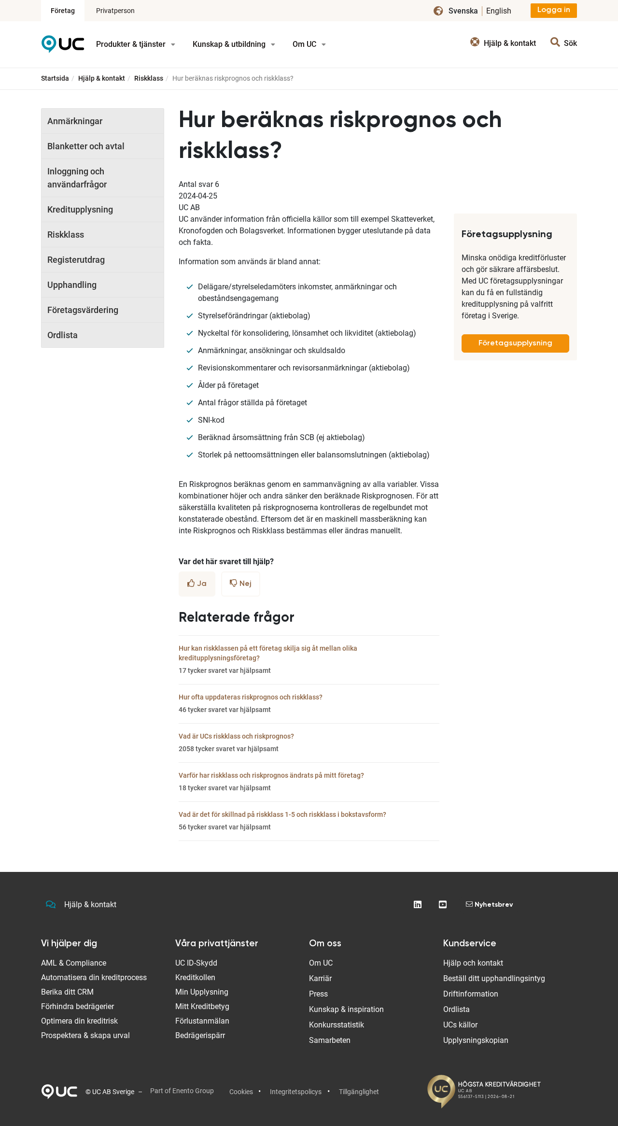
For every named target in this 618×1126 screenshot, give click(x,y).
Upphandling (72, 285)
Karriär (320, 978)
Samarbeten (330, 1040)
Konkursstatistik (336, 1024)
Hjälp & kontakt (101, 78)
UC (62, 47)
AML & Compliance (73, 963)
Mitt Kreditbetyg (202, 1006)
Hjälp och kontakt (473, 963)
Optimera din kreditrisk (79, 1021)
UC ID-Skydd (196, 963)
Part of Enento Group (182, 1091)
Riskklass (148, 78)
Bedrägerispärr (200, 1035)
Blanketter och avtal (86, 146)
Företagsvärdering (82, 310)
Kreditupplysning (80, 209)
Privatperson (115, 10)
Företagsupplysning (515, 343)
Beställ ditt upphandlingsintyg (494, 978)
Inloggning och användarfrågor (77, 177)
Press (318, 993)
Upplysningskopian (475, 1040)
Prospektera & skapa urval (85, 1035)
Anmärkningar (74, 121)
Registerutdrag (76, 260)
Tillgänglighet (359, 1092)
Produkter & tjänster (132, 44)
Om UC (305, 44)
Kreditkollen (195, 977)
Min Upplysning (201, 992)
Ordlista (62, 335)
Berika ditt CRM (67, 992)
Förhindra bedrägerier (77, 1006)
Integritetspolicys (296, 1092)
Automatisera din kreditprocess (94, 977)
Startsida (55, 78)
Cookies (241, 1092)
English (498, 10)
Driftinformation (470, 993)
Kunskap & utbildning (230, 44)
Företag (63, 10)
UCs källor (460, 1024)
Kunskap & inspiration (346, 1009)
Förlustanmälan (202, 1021)
